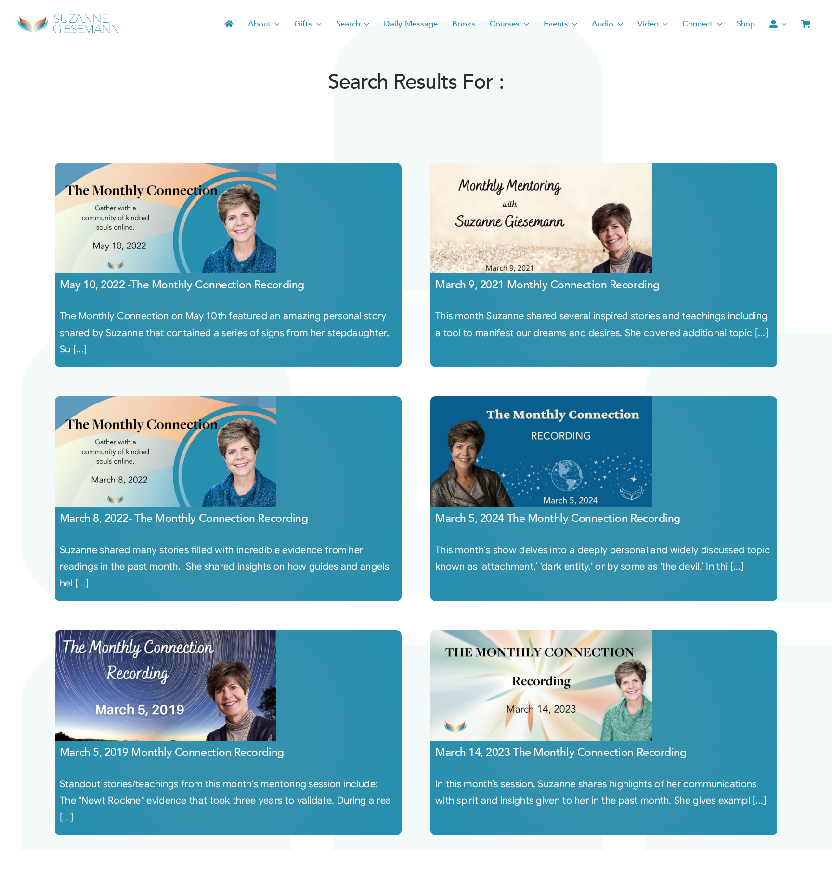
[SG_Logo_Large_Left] (68, 17)
